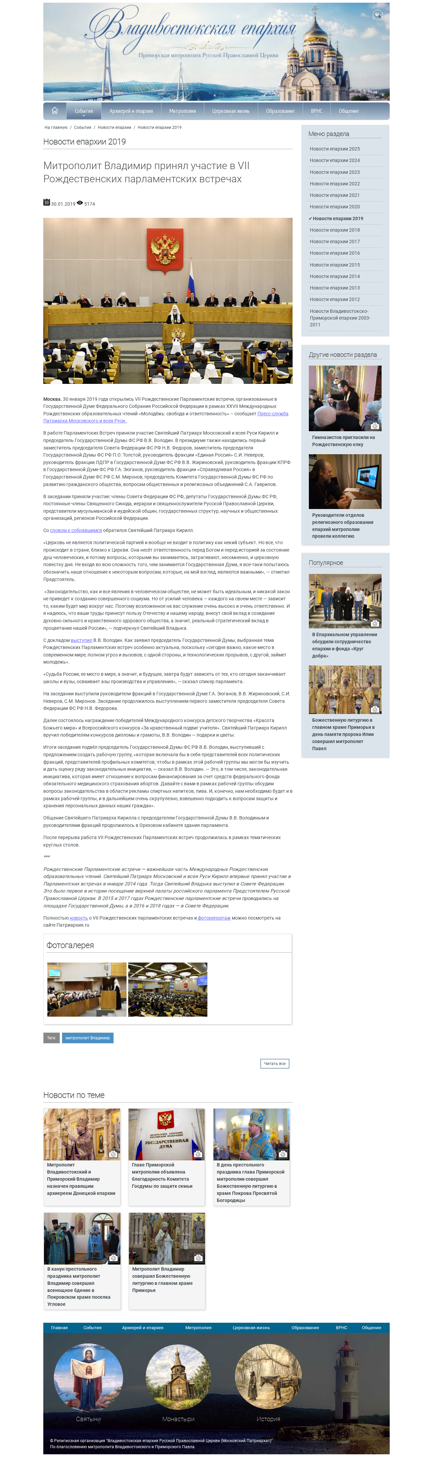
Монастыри (178, 1419)
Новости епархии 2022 (335, 184)
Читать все (275, 1063)
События (84, 111)
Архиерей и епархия (131, 111)
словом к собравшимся (76, 530)
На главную (56, 127)
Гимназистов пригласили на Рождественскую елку (343, 441)
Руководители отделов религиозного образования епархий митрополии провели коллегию (342, 525)
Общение (349, 111)
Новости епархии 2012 (335, 299)
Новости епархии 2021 (335, 195)
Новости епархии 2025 (335, 149)
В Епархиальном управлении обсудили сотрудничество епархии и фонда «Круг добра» (344, 645)
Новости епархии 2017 (335, 242)
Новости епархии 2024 (335, 160)
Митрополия (182, 111)
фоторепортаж (214, 918)
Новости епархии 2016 (335, 253)
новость (79, 918)
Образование (280, 111)
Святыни (88, 1419)
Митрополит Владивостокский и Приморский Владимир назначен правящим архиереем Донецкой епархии (81, 1179)
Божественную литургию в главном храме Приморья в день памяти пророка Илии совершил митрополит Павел (343, 734)
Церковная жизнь (231, 111)
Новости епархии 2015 (335, 265)
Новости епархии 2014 (335, 276)
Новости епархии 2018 (335, 230)
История (268, 1419)
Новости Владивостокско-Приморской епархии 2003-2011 (340, 318)
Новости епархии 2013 (335, 288)
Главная (59, 1327)
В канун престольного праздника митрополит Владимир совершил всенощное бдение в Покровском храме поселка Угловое (79, 1286)
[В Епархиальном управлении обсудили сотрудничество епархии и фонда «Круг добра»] (345, 627)
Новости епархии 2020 (335, 207)
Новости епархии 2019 (160, 127)
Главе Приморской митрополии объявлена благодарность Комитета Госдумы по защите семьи (162, 1175)
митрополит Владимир (88, 1038)
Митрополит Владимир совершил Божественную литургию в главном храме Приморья (162, 1279)
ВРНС (316, 111)
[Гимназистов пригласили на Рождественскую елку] (345, 429)
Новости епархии (114, 127)
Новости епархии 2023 (335, 172)
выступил (81, 640)
